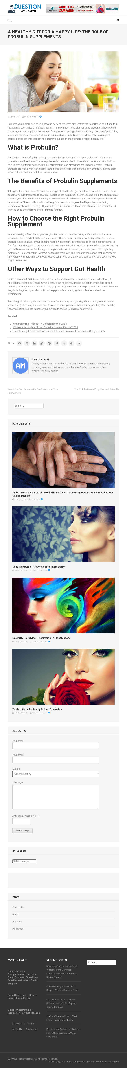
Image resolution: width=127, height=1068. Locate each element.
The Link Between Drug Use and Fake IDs (96, 389)
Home (15, 914)
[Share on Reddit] (57, 343)
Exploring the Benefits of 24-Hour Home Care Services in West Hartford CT (63, 1033)
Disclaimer (17, 928)
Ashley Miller (31, 117)
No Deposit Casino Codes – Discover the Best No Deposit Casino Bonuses (61, 1003)
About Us (17, 921)
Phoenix (35, 499)
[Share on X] (27, 343)
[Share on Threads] (71, 343)
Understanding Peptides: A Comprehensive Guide (40, 323)
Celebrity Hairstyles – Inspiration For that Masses (41, 638)
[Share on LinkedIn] (34, 343)
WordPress (113, 1061)
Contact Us (18, 907)
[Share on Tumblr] (64, 343)
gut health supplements (44, 157)
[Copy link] (79, 343)
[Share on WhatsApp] (42, 343)
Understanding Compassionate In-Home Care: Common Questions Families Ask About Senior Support (62, 494)
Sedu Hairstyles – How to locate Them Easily (38, 566)
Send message (22, 831)
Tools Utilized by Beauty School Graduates (37, 709)
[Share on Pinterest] (49, 343)
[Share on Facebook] (19, 343)
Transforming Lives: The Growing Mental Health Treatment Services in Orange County (59, 331)
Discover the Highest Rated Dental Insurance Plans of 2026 (45, 327)
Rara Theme (87, 1061)
